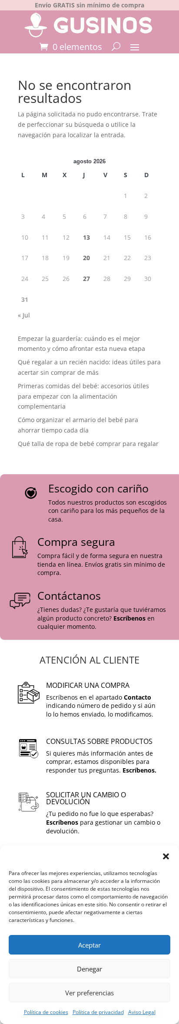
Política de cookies (46, 1012)
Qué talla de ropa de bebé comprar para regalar (88, 443)
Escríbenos (129, 618)
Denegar (89, 969)
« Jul (24, 315)
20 (86, 258)
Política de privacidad (98, 1012)
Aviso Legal (142, 1012)
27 (86, 278)
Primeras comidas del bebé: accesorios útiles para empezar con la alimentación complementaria (83, 396)
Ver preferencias (89, 992)
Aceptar (89, 945)
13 (86, 237)
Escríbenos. (139, 770)
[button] (166, 856)
